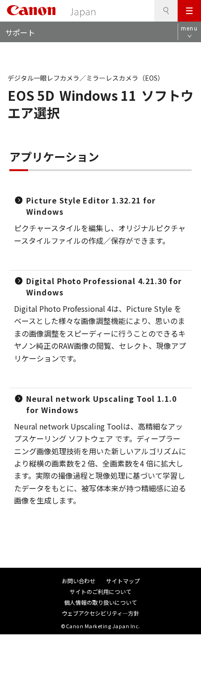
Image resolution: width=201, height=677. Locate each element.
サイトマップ (123, 581)
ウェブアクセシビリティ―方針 (100, 613)
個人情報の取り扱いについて (100, 602)
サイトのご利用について (100, 591)
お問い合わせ (78, 581)
